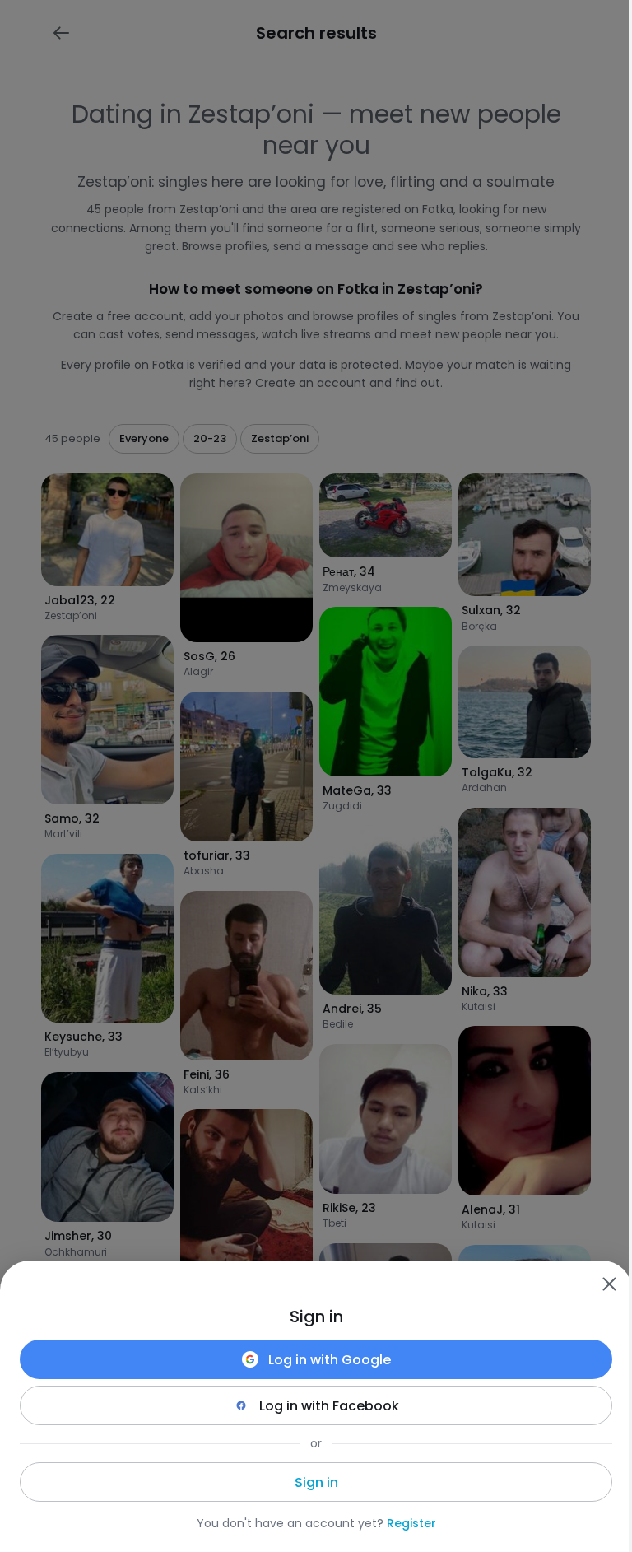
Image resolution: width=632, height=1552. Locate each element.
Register (411, 1523)
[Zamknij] (608, 1283)
